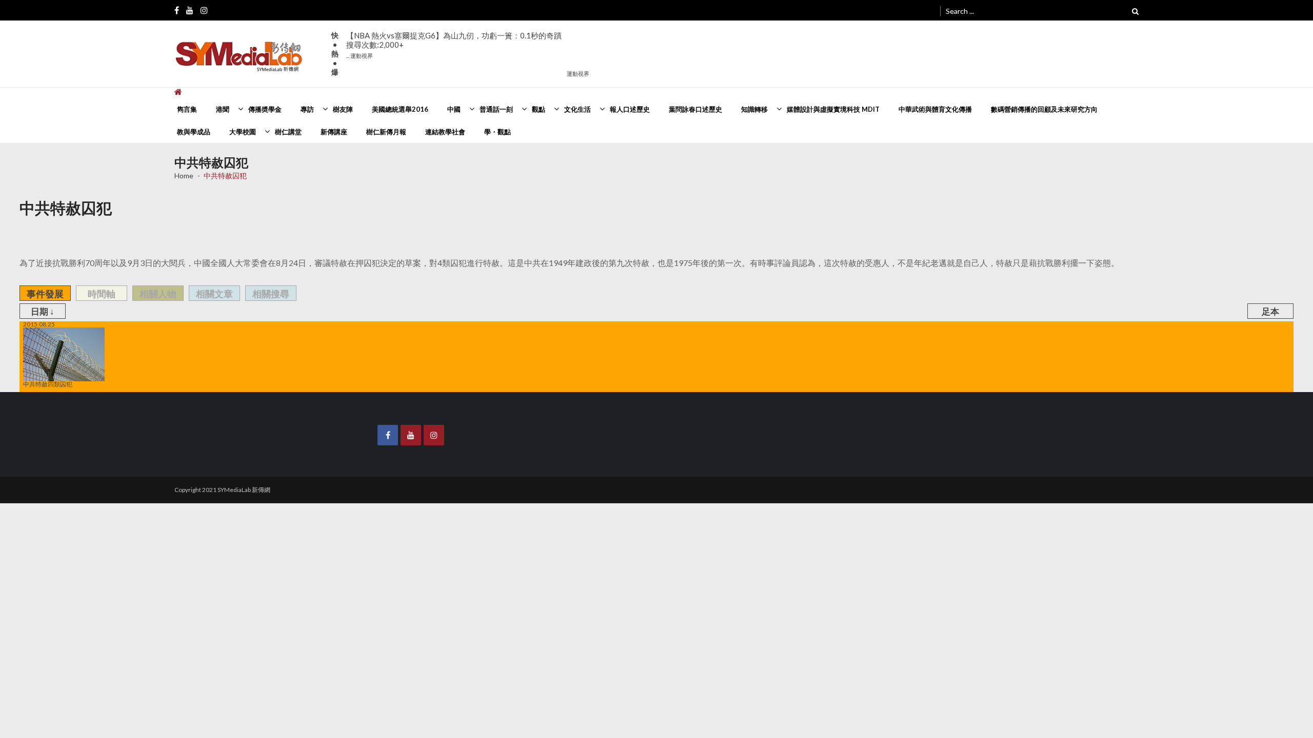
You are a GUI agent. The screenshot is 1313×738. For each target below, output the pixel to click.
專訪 (307, 109)
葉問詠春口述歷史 (695, 109)
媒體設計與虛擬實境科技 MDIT (833, 109)
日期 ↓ (42, 311)
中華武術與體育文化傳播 (935, 109)
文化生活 (577, 109)
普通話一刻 (496, 109)
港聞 (222, 109)
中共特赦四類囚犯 (47, 383)
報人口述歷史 (630, 109)
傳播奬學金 (265, 109)
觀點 (538, 109)
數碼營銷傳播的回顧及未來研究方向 (1044, 109)
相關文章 (214, 293)
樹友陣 (343, 109)
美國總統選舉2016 (400, 109)
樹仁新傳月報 (386, 132)
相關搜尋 (270, 293)
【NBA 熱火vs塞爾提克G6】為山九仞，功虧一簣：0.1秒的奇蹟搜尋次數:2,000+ (454, 45)
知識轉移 (754, 109)
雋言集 (187, 109)
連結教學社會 (445, 132)
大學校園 (242, 132)
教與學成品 (193, 132)
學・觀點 (497, 132)
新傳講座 (334, 132)
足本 (1270, 311)
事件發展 (45, 293)
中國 (454, 109)
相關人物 (158, 293)
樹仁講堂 (288, 132)
